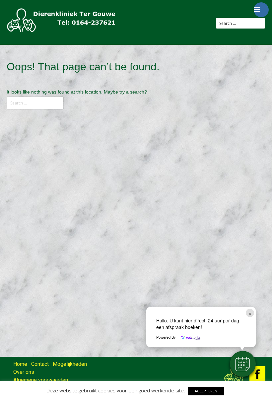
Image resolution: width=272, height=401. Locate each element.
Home (20, 364)
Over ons (23, 372)
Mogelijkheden (70, 364)
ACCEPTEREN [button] (206, 390)
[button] (243, 364)
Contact (40, 364)
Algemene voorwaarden (40, 380)
